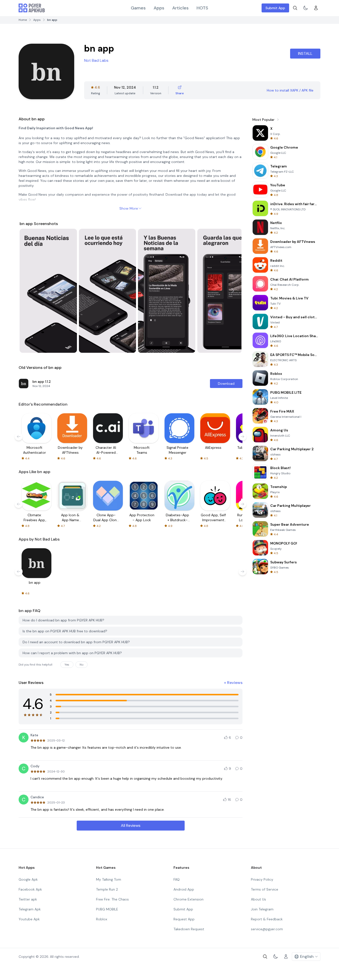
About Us (258, 899)
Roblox (101, 919)
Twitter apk (28, 899)
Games (138, 8)
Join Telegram (262, 909)
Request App (184, 919)
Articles (180, 8)
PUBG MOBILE (107, 909)
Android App (183, 889)
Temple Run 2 (107, 889)
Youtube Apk (29, 919)
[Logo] (32, 8)
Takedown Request (188, 929)
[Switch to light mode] (305, 7)
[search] (295, 7)
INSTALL (305, 53)
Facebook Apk (30, 889)
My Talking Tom (108, 879)
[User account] (315, 7)
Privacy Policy (262, 879)
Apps (159, 8)
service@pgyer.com (267, 929)
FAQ (176, 879)
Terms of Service (264, 889)
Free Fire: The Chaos (112, 899)
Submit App (275, 8)
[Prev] (28, 290)
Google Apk (28, 879)
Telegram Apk (30, 909)
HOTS (202, 8)
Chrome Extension (188, 899)
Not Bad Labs (96, 60)
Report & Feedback (267, 919)
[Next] (233, 290)
